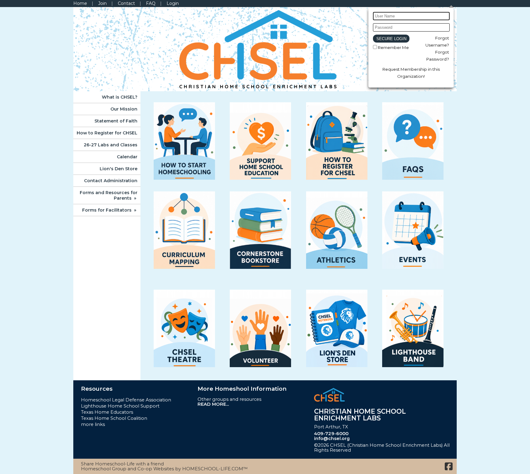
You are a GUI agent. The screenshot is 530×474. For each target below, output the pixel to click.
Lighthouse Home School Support (120, 406)
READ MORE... (213, 404)
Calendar (127, 157)
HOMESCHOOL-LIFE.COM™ (215, 469)
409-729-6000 (331, 433)
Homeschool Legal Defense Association (126, 400)
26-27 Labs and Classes (110, 145)
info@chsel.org (332, 438)
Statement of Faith (115, 121)
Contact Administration (110, 180)
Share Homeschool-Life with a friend (122, 464)
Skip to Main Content (381, 450)
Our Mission (123, 109)
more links (93, 424)
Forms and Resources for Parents (108, 195)
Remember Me (393, 47)
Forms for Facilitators (109, 210)
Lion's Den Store (118, 168)
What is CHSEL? (119, 97)
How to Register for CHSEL (107, 133)
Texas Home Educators (107, 412)
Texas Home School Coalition (114, 418)
